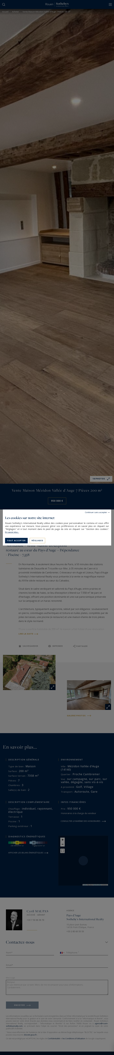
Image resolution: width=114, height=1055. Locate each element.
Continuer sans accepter (96, 512)
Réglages (37, 540)
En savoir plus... (12, 532)
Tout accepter (16, 540)
